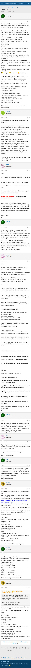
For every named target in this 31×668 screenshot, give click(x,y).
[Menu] (2, 3)
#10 (29, 554)
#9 (29, 489)
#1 (29, 21)
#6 (29, 420)
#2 (29, 117)
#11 (29, 588)
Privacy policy (24, 663)
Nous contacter (5, 663)
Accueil (6, 665)
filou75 (4, 11)
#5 (29, 261)
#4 (29, 227)
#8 (29, 465)
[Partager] (27, 21)
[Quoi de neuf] (25, 3)
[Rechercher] (29, 3)
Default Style (5, 661)
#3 (29, 170)
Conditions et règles (15, 663)
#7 (29, 442)
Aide (2, 665)
